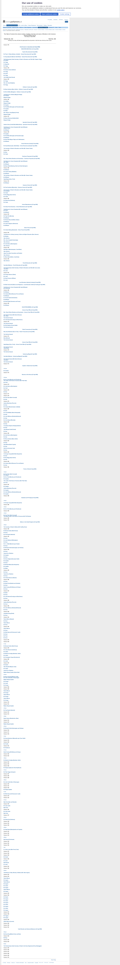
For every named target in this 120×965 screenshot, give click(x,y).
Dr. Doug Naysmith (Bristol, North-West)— (13, 56)
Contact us (66, 19)
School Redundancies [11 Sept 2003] (30, 204)
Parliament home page (11, 29)
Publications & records (42, 27)
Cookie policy (46, 962)
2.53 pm (5, 726)
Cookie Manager (51, 962)
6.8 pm (5, 943)
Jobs (26, 962)
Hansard (35, 29)
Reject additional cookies (49, 14)
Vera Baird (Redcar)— (8, 265)
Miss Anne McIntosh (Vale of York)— (11, 331)
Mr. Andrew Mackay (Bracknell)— (11, 229)
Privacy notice (41, 962)
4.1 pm (5, 791)
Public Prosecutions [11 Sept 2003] (29, 329)
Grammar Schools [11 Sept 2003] (30, 185)
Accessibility (50, 19)
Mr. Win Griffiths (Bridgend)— (10, 91)
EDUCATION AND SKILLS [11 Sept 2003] (29, 48)
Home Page (53, 959)
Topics (60, 27)
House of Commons (7, 27)
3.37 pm (5, 769)
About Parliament (32, 25)
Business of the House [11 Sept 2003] (30, 374)
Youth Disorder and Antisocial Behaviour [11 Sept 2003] (30, 929)
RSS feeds (61, 19)
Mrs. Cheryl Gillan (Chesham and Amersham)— (14, 158)
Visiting (45, 25)
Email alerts (55, 19)
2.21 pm (5, 674)
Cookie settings (64, 14)
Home (4, 25)
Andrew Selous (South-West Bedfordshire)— (13, 124)
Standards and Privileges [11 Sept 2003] (29, 497)
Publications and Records (29, 29)
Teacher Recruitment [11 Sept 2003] (29, 51)
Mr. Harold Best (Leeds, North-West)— (12, 145)
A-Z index (4, 962)
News (56, 27)
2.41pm (5, 716)
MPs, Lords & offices (22, 25)
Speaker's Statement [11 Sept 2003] (29, 365)
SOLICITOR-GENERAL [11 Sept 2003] (30, 307)
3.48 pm (5, 779)
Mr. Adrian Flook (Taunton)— (10, 206)
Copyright (36, 962)
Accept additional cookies (31, 14)
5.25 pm (5, 870)
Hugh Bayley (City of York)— (10, 344)
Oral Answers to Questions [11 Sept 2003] (30, 46)
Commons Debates (41, 29)
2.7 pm (5, 643)
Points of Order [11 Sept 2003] (29, 469)
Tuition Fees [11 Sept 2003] (30, 227)
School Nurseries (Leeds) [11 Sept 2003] (29, 143)
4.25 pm (5, 817)
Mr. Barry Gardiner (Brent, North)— (11, 89)
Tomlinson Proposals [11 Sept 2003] (30, 156)
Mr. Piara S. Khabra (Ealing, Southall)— (12, 54)
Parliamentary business (12, 25)
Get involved (39, 25)
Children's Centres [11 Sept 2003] (30, 87)
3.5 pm (5, 736)
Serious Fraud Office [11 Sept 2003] (29, 310)
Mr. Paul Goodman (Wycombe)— (11, 187)
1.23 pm (5, 506)
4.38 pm (5, 827)
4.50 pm (5, 837)
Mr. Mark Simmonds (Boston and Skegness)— (13, 284)
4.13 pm (5, 799)
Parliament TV (51, 27)
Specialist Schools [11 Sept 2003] (30, 122)
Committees (34, 27)
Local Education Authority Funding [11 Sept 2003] (29, 282)
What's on (21, 27)
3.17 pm (5, 749)
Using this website (31, 962)
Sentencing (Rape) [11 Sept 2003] (30, 354)
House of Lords (15, 27)
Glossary (8, 962)
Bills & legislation (27, 27)
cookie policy (60, 10)
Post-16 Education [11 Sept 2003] (30, 262)
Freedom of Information (20, 962)
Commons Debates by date (49, 29)
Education (50, 25)
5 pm (4, 847)
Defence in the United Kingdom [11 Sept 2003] (30, 521)
